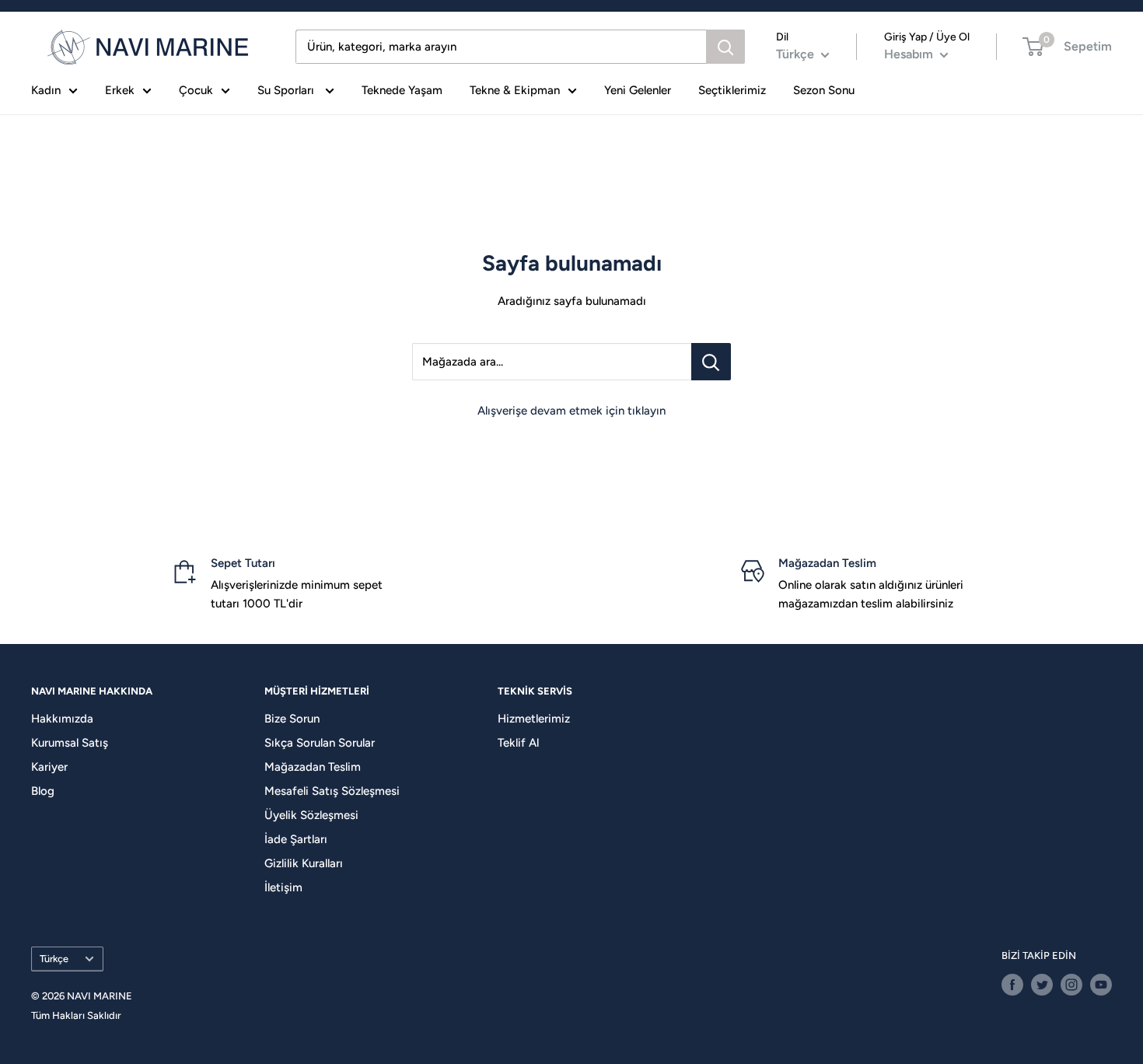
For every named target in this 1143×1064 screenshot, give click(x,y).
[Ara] (725, 47)
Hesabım (910, 54)
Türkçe (54, 958)
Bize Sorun (292, 719)
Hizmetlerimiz (534, 719)
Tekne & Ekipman (515, 90)
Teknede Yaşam (402, 90)
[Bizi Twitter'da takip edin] (1042, 985)
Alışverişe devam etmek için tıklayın (571, 411)
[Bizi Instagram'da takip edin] (1071, 985)
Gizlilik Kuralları (303, 863)
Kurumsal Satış (69, 743)
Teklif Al (518, 743)
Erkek (120, 90)
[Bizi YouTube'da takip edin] (1101, 985)
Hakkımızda (62, 719)
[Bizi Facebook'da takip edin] (1012, 985)
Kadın (46, 90)
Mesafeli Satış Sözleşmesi (332, 791)
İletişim (283, 887)
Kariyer (49, 767)
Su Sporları (287, 90)
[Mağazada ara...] (711, 361)
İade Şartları (295, 839)
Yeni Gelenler (637, 90)
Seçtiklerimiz (732, 90)
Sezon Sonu (824, 90)
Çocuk (196, 90)
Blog (42, 791)
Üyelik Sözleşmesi (311, 815)
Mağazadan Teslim (312, 767)
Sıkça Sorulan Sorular (319, 743)
